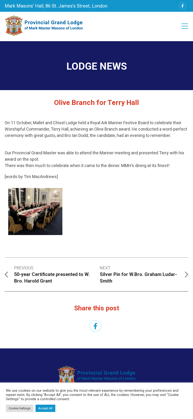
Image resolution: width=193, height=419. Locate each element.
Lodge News (96, 66)
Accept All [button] (45, 408)
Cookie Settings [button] (19, 408)
